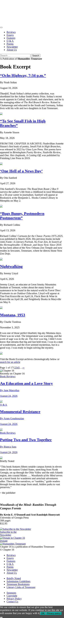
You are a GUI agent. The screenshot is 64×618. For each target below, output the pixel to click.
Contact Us (12, 601)
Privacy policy (53, 613)
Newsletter (12, 46)
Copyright (12, 595)
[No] (1, 617)
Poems (10, 43)
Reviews (11, 32)
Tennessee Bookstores (18, 584)
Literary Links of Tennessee (21, 587)
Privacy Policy (14, 598)
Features (11, 38)
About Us (12, 49)
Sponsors (11, 592)
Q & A (10, 41)
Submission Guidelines (18, 581)
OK (42, 613)
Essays (10, 35)
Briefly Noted (14, 578)
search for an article (10, 362)
